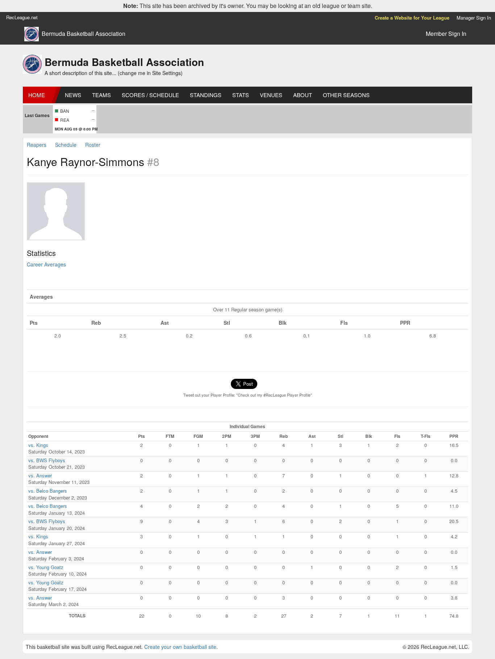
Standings (205, 95)
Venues (271, 95)
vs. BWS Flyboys (46, 460)
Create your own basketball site (180, 646)
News (73, 95)
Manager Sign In (474, 17)
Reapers (36, 144)
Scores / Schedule (150, 95)
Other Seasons (346, 95)
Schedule (65, 144)
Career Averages (46, 264)
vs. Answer (40, 475)
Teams (101, 95)
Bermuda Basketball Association (83, 34)
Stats (240, 95)
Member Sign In (446, 33)
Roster (92, 144)
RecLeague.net (22, 17)
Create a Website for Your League (412, 17)
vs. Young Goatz (45, 567)
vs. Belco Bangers (47, 490)
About (302, 95)
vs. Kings (38, 445)
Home (36, 95)
